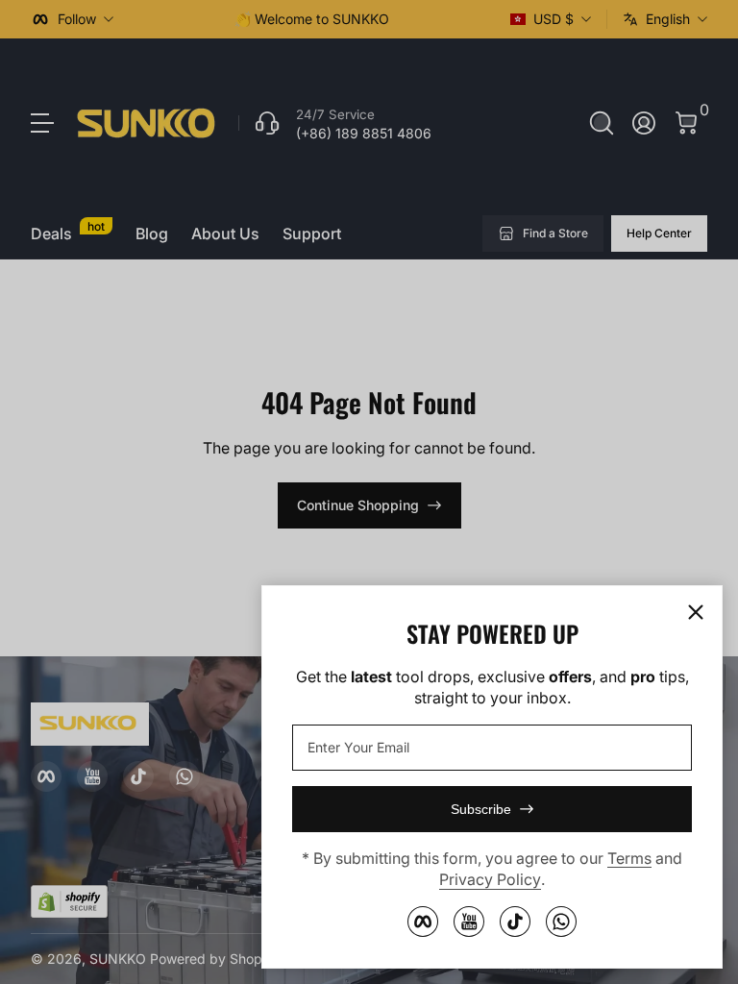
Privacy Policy (490, 879)
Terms (629, 858)
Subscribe (481, 809)
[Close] (696, 612)
